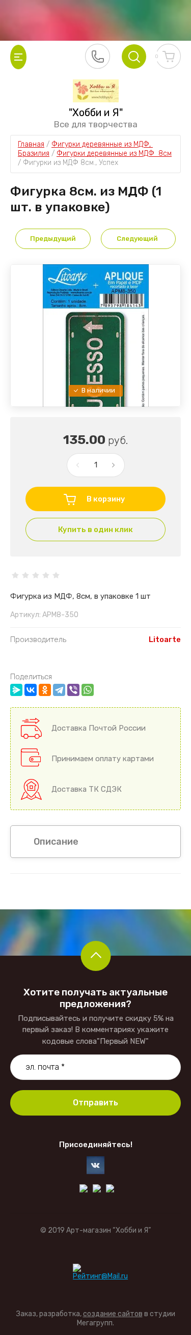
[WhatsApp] (87, 690)
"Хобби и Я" (96, 112)
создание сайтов (113, 1314)
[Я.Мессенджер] (16, 690)
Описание (56, 841)
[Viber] (73, 690)
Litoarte (165, 639)
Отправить (95, 1102)
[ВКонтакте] (30, 690)
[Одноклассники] (45, 690)
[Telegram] (59, 690)
